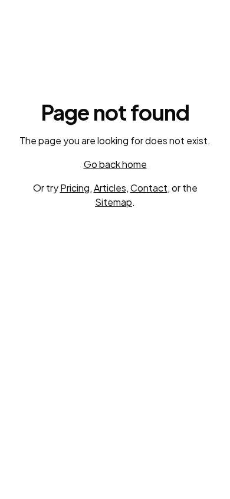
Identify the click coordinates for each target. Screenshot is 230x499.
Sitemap (113, 202)
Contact (148, 188)
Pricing (75, 188)
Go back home (115, 164)
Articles (110, 188)
